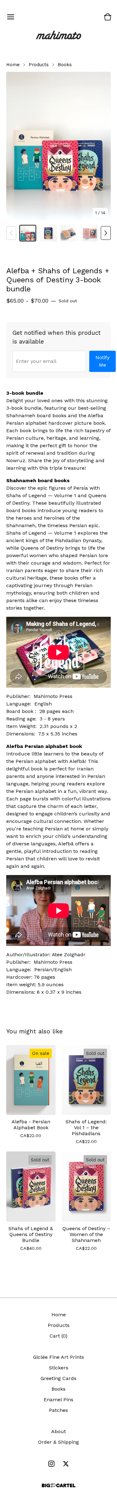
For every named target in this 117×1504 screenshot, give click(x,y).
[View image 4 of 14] (89, 233)
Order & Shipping (58, 1442)
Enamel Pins (58, 1400)
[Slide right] (106, 233)
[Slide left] (11, 233)
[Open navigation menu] (10, 16)
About (58, 1431)
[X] (66, 1463)
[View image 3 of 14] (69, 233)
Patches (58, 1410)
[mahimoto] (58, 35)
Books (65, 64)
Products (39, 64)
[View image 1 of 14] (27, 233)
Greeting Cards (58, 1378)
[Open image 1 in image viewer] (58, 146)
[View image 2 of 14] (48, 233)
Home (13, 64)
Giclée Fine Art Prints (58, 1357)
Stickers (58, 1368)
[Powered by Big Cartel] (59, 1485)
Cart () (58, 1336)
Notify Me (103, 361)
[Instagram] (51, 1463)
